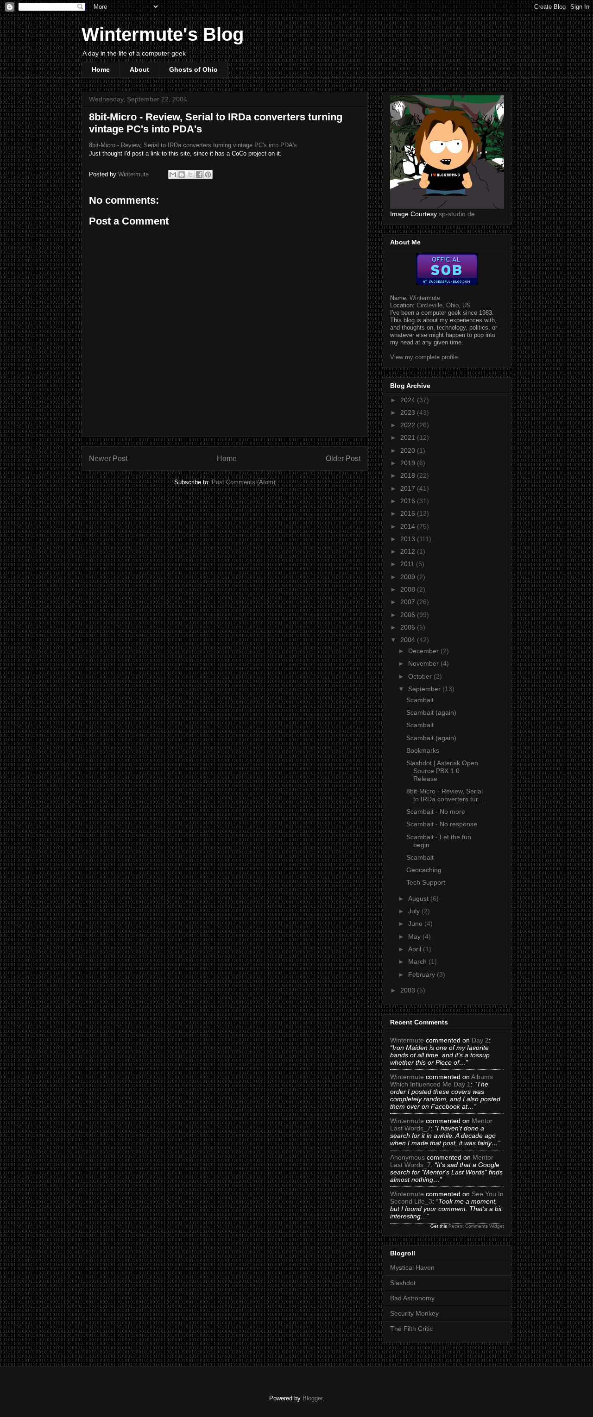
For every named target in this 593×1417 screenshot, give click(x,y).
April (415, 949)
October (421, 676)
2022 (408, 425)
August (419, 898)
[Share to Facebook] (199, 174)
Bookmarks (422, 750)
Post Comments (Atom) (243, 482)
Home (101, 69)
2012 (408, 551)
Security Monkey (414, 1313)
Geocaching (424, 870)
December (424, 651)
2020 (408, 450)
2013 (408, 539)
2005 (408, 627)
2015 (408, 513)
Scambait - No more (435, 811)
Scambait (420, 700)
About (139, 69)
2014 (408, 526)
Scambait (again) (431, 712)
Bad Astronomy (412, 1298)
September (425, 689)
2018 (408, 475)
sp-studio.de (457, 214)
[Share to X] (190, 174)
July (415, 911)
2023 (408, 412)
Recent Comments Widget (476, 1226)
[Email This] (172, 174)
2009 (408, 577)
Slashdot (403, 1282)
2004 (408, 639)
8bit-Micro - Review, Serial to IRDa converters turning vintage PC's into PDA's (193, 145)
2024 (408, 400)
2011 (408, 564)
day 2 (480, 1040)
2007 (408, 602)
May (415, 936)
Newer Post (108, 458)
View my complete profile (424, 357)
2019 (408, 463)
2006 (408, 614)
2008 (408, 589)
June (416, 923)
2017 (408, 488)
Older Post (343, 458)
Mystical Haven (412, 1267)
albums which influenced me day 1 (441, 1080)
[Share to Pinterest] (208, 174)
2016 (408, 501)
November (424, 663)
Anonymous (407, 1157)
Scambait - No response (441, 824)
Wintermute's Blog (163, 34)
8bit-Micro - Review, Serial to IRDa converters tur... (444, 795)
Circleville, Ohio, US (443, 305)
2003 (408, 990)
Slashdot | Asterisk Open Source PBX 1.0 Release (442, 770)
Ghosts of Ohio (193, 69)
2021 (408, 437)
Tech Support (425, 882)
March (418, 961)
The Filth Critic (411, 1328)
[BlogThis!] (181, 174)
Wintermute (425, 297)
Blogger (312, 1398)
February (422, 974)
